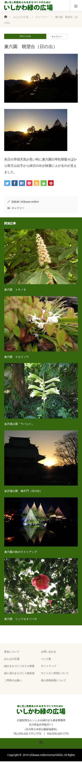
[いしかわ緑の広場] (28, 6)
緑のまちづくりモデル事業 (19, 666)
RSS (40, 741)
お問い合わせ (48, 651)
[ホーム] (5, 15)
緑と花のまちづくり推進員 (19, 673)
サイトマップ (48, 666)
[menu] (76, 6)
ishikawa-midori (29, 201)
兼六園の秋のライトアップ (20, 552)
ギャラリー (57, 36)
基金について (11, 651)
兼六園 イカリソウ (16, 357)
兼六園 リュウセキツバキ (20, 619)
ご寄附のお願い (13, 680)
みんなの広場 (11, 659)
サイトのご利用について (55, 673)
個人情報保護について (53, 680)
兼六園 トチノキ (15, 289)
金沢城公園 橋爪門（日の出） (23, 491)
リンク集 (46, 659)
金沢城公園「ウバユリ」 (19, 424)
